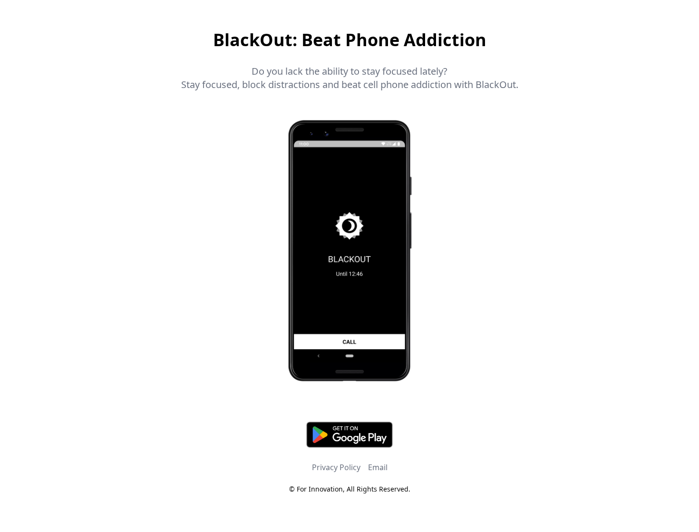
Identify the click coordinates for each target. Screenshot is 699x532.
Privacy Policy (336, 467)
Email (378, 467)
